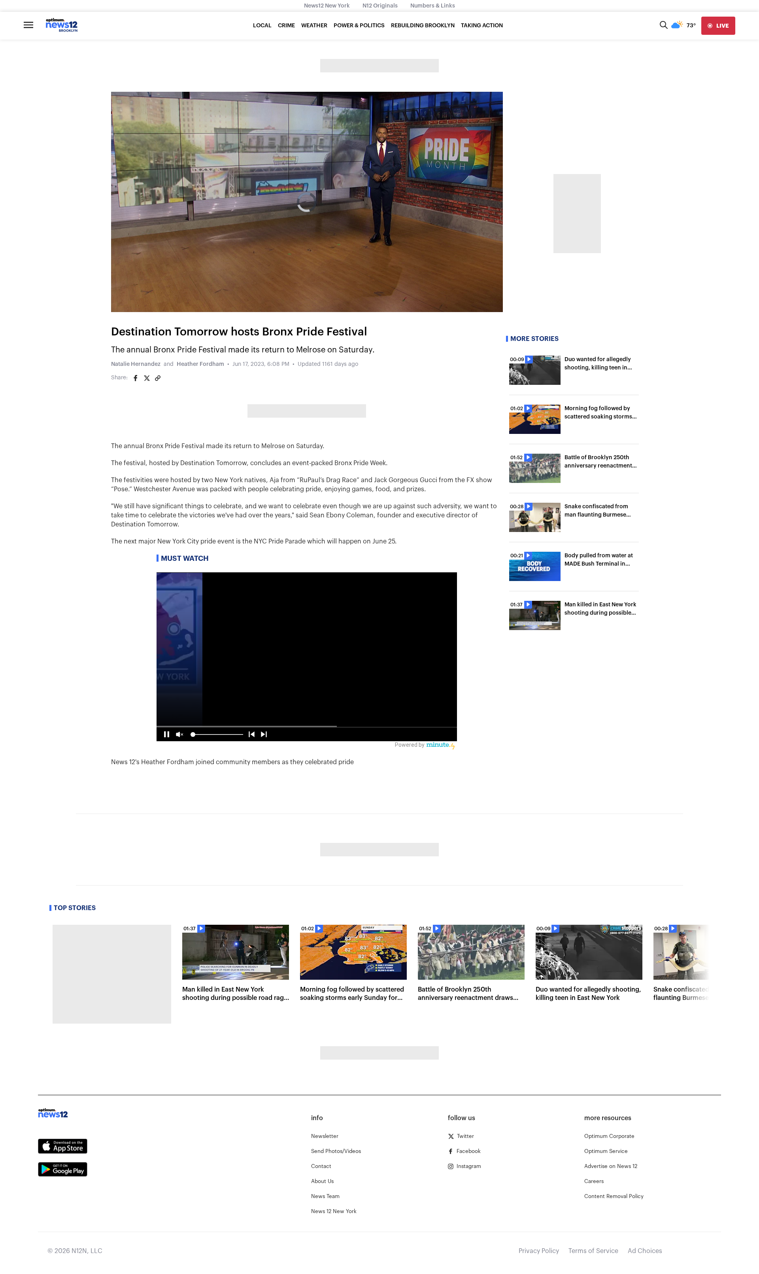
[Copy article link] (158, 378)
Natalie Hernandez (135, 364)
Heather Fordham (200, 364)
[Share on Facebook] (135, 378)
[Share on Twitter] (146, 378)
